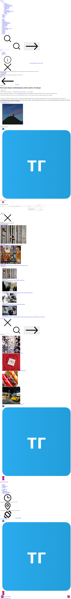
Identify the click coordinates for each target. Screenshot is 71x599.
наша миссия (6, 4)
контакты (5, 13)
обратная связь (4, 489)
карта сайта (9, 598)
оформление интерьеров (6, 492)
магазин (3, 17)
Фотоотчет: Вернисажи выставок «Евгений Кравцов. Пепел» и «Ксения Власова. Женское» (17, 292)
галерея (3, 16)
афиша (3, 14)
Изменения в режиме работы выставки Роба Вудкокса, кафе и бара (13, 280)
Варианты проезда (3, 72)
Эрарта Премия (6, 6)
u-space (5, 9)
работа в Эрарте (5, 486)
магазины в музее (5, 29)
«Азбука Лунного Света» (21, 93)
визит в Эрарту (6, 10)
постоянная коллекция (6, 22)
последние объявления (4, 224)
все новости (2, 318)
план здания (7, 518)
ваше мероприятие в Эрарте (8, 11)
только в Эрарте (7, 7)
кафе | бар (4, 15)
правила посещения (3, 598)
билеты (3, 30)
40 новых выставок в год (6, 23)
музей (3, 2)
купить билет (2, 75)
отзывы (3, 490)
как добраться (2, 518)
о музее (5, 3)
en (0, 50)
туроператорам (4, 491)
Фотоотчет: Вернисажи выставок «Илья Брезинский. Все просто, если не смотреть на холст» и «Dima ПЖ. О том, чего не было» (23, 316)
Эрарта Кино (6, 8)
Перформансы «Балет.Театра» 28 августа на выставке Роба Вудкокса (13, 304)
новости (3, 485)
